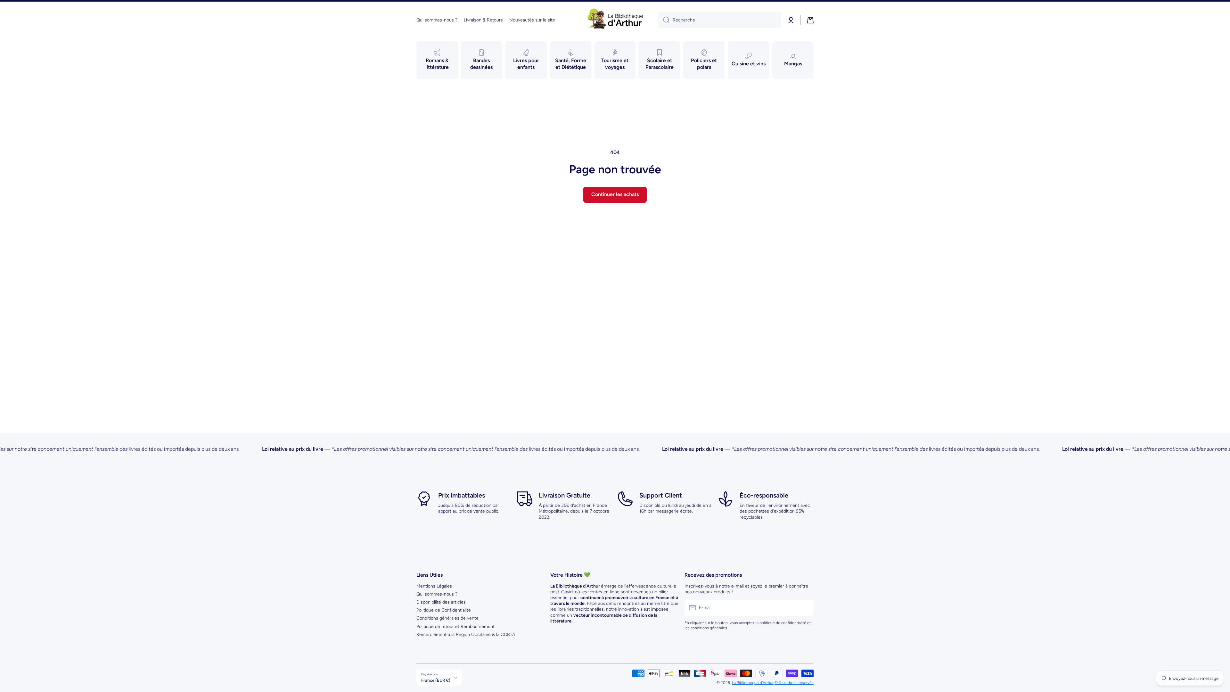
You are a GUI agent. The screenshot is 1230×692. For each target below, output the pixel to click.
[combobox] (719, 20)
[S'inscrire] (806, 608)
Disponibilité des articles (441, 602)
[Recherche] (663, 20)
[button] (810, 20)
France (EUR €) (435, 680)
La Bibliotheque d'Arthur (753, 682)
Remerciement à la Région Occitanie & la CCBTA (465, 634)
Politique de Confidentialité (443, 610)
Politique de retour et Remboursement (455, 626)
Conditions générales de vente (447, 618)
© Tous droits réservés (794, 682)
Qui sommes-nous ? (436, 594)
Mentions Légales (434, 586)
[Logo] (615, 20)
